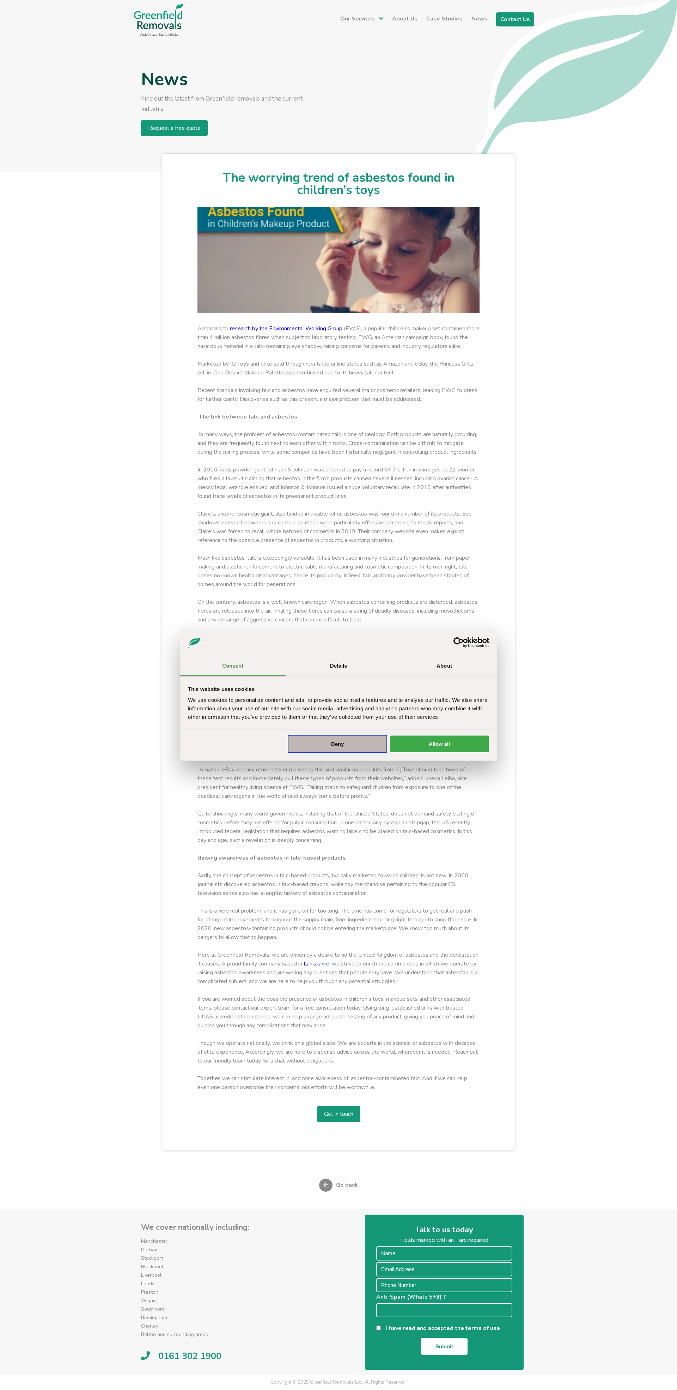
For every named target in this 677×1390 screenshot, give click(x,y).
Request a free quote (174, 128)
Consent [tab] (232, 666)
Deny (337, 744)
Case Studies (444, 19)
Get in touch (338, 1114)
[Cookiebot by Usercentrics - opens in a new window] (458, 642)
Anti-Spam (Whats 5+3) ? (413, 1297)
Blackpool (152, 1266)
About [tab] (444, 666)
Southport (152, 1309)
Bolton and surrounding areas (174, 1334)
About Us (404, 19)
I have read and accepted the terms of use (445, 1328)
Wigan (148, 1300)
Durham (150, 1249)
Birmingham (154, 1317)
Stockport (152, 1258)
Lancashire (316, 964)
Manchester (154, 1241)
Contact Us (515, 19)
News (479, 19)
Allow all (439, 744)
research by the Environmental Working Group (286, 328)
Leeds (147, 1283)
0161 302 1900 (189, 1356)
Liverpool (151, 1275)
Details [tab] (338, 666)
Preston (149, 1292)
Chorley (149, 1326)
